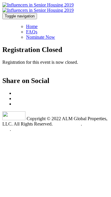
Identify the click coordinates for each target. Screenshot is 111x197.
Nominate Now (40, 37)
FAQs (31, 31)
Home (32, 26)
